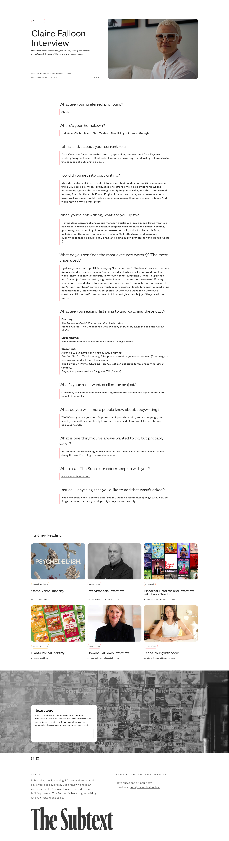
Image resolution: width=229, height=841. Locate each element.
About (148, 773)
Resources (137, 773)
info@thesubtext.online (145, 786)
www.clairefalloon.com (75, 476)
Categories (122, 773)
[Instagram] (32, 758)
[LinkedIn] (37, 758)
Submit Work (161, 773)
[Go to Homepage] (72, 818)
